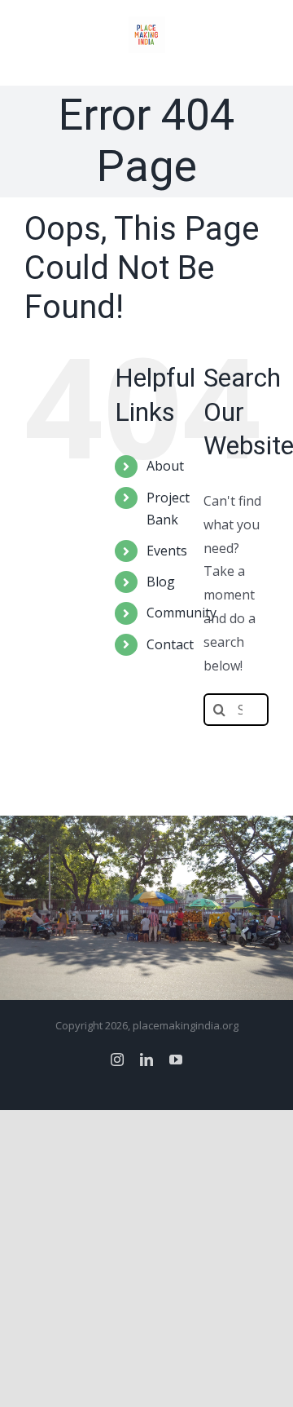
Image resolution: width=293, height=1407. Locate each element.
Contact (170, 644)
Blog (160, 582)
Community (181, 613)
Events (166, 551)
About (165, 466)
